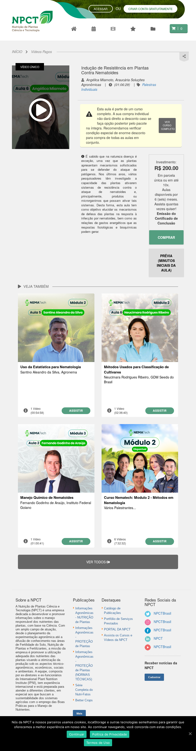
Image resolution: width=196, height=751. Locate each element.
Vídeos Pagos (41, 51)
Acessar (101, 9)
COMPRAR (166, 237)
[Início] (74, 28)
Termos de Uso (98, 743)
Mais (79, 713)
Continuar (76, 734)
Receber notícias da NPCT (161, 665)
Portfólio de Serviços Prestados (118, 621)
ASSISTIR (76, 410)
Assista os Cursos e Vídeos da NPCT (118, 638)
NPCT (158, 638)
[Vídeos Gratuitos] (94, 28)
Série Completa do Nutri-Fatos (84, 689)
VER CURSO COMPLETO (168, 125)
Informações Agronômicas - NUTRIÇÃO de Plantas (84, 615)
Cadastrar (154, 677)
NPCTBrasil (162, 613)
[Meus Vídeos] (153, 28)
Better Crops (84, 700)
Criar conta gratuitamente (150, 9)
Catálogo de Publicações (112, 611)
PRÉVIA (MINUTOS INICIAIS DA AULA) (166, 262)
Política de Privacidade (109, 734)
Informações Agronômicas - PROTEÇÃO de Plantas (84, 637)
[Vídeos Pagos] (133, 28)
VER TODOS (96, 561)
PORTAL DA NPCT (117, 629)
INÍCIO (17, 51)
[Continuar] (190, 733)
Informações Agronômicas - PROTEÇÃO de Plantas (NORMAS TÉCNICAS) (84, 665)
